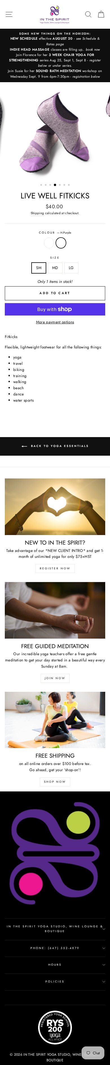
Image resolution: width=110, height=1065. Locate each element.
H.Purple (61, 243)
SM (38, 267)
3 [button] (50, 185)
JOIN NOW (55, 678)
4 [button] (55, 185)
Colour (55, 233)
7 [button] (69, 185)
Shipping (37, 213)
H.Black (49, 243)
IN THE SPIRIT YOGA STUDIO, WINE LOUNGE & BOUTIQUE (55, 928)
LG (71, 267)
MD (55, 267)
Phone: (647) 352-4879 (55, 948)
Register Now (55, 568)
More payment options (55, 322)
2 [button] (46, 185)
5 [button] (60, 185)
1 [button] (41, 185)
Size (55, 258)
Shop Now (55, 782)
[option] (55, 55)
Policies (55, 981)
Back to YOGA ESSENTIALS (59, 446)
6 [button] (64, 185)
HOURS (55, 965)
